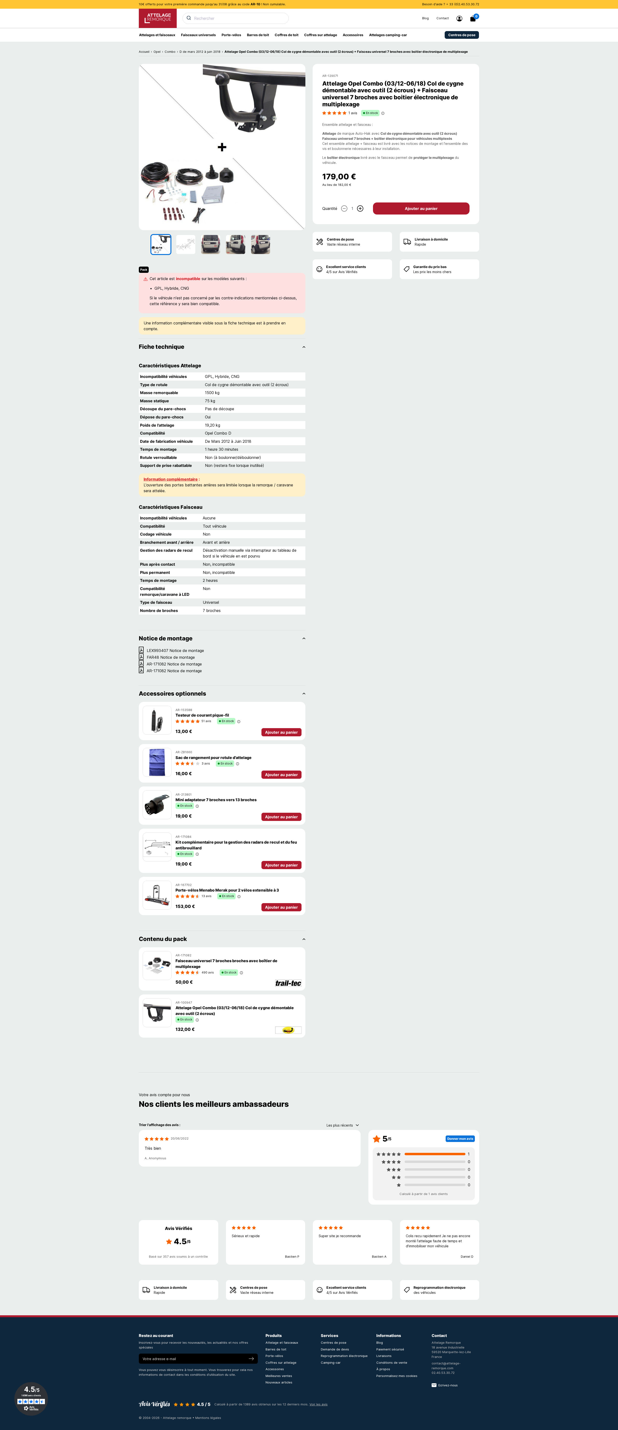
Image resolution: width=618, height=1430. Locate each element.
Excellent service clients (346, 267)
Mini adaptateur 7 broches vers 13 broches (216, 799)
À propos (383, 1369)
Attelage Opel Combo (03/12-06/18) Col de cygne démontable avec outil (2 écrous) (235, 1010)
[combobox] (299, 18)
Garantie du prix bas (430, 267)
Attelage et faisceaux (282, 1342)
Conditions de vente (391, 1362)
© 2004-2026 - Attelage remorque (165, 1418)
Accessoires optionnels (172, 693)
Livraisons (384, 1356)
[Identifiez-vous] (459, 18)
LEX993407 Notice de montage (175, 650)
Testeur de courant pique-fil (202, 715)
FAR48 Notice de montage (171, 657)
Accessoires (275, 1369)
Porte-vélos (274, 1356)
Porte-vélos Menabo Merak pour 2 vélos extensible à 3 (227, 890)
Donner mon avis (460, 1139)
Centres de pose (340, 239)
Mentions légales (208, 1418)
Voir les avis (318, 1404)
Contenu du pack (163, 938)
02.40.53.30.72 (443, 1373)
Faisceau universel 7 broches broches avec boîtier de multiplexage (226, 963)
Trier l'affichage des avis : (159, 1125)
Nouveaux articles (279, 1382)
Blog (425, 18)
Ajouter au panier (421, 208)
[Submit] (188, 18)
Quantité (329, 208)
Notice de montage (165, 638)
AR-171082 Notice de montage (174, 664)
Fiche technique (161, 346)
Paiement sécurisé (390, 1349)
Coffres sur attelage (281, 1362)
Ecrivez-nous (448, 1385)
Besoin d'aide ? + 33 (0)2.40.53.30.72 (450, 4)
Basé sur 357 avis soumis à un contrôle (178, 1256)
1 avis (352, 113)
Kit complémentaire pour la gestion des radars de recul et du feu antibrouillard (236, 845)
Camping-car (331, 1362)
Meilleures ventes (279, 1376)
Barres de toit (276, 1349)
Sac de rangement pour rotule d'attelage (214, 757)
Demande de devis (335, 1349)
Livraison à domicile (431, 239)
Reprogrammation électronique (439, 1287)
